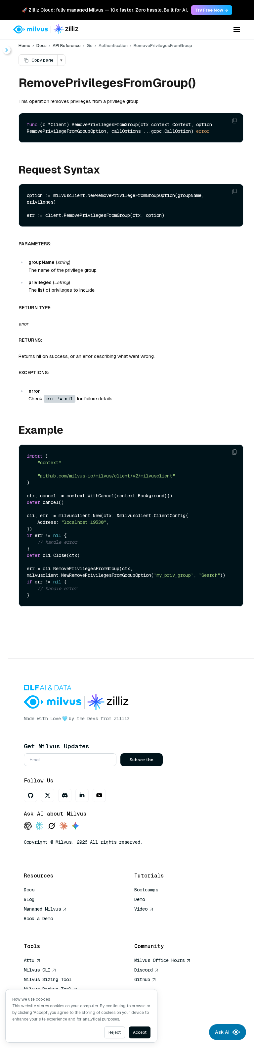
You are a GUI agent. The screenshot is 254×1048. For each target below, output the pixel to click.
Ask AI (222, 1032)
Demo (139, 899)
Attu (29, 960)
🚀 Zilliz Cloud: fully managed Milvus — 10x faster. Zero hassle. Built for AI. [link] (105, 10)
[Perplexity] (40, 826)
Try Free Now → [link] (211, 10)
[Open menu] (237, 29)
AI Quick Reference (47, 928)
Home (24, 45)
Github (142, 979)
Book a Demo (38, 919)
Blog (29, 899)
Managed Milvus (42, 909)
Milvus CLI (37, 970)
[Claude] (63, 826)
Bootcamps (146, 890)
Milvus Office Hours (159, 960)
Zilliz (122, 719)
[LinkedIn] (82, 795)
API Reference (67, 45)
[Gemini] (75, 826)
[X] (47, 795)
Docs (41, 45)
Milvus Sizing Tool (47, 979)
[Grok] (52, 826)
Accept (140, 1032)
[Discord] (64, 795)
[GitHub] (30, 795)
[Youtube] (99, 795)
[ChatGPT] (28, 826)
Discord (143, 970)
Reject (114, 1032)
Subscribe (141, 760)
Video (141, 909)
